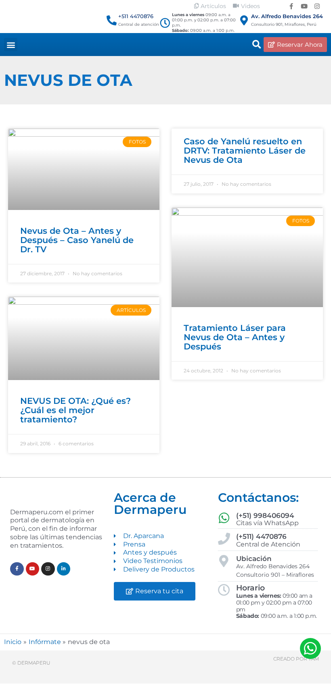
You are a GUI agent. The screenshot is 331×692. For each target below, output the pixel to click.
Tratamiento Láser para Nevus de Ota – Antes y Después (235, 337)
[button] (10, 44)
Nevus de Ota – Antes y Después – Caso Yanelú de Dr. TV (77, 240)
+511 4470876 (135, 16)
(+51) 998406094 (265, 515)
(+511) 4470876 (261, 536)
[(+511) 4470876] (224, 539)
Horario (250, 587)
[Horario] (224, 590)
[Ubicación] (224, 561)
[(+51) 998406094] (224, 518)
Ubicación (254, 559)
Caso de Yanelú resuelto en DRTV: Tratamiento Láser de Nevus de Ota (245, 150)
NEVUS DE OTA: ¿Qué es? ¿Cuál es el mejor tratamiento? (75, 410)
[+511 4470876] (112, 20)
